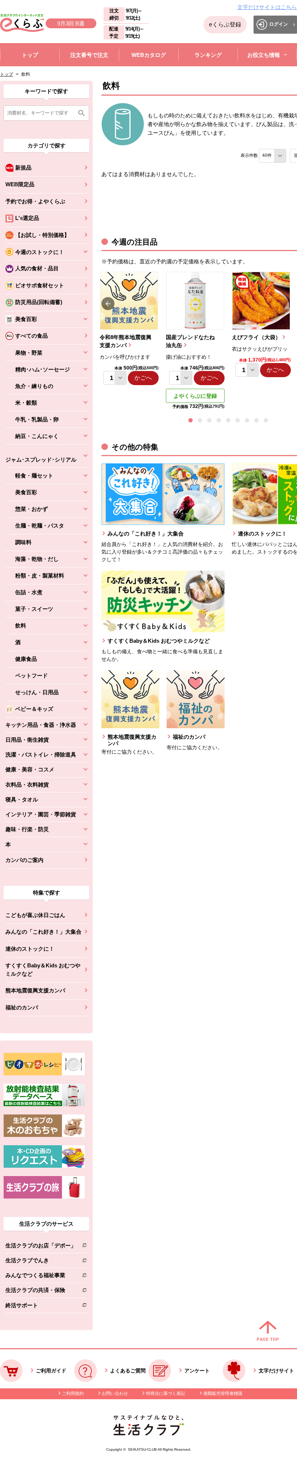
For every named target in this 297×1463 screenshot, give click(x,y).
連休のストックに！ (29, 949)
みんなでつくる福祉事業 (40, 1276)
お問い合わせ (115, 1393)
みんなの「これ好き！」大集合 (43, 932)
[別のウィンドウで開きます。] (44, 1104)
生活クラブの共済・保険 (40, 1291)
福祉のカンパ (21, 1007)
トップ (6, 74)
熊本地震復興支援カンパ (35, 990)
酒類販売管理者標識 (222, 1393)
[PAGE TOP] (268, 1331)
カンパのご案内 (24, 860)
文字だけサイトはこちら (267, 7)
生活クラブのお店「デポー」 (40, 1246)
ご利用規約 (73, 1393)
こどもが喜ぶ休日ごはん (35, 915)
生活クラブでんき (40, 1261)
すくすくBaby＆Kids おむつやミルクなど (42, 969)
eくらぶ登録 (225, 24)
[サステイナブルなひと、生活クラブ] (148, 1433)
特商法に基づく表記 (165, 1393)
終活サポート (40, 1306)
